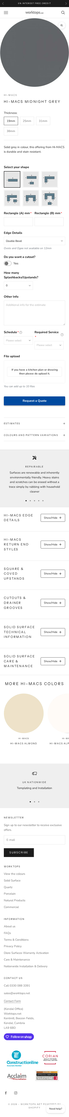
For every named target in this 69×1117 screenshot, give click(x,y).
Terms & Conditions (16, 940)
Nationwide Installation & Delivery (26, 966)
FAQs (7, 933)
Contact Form (12, 1001)
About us (9, 926)
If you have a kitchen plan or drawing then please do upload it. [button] (35, 371)
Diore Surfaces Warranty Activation (26, 953)
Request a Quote (35, 401)
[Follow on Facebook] (6, 1093)
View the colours (14, 874)
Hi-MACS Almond (23, 743)
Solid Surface (12, 880)
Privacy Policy (13, 946)
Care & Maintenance (17, 959)
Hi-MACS (10, 95)
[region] (34, 475)
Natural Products (14, 900)
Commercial (11, 907)
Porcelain (10, 894)
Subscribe (18, 852)
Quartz (8, 887)
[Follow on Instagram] (16, 1093)
